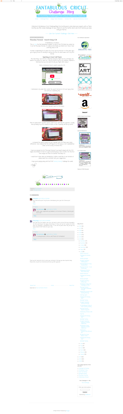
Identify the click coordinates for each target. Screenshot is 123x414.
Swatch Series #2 (84, 253)
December (82, 241)
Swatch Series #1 (84, 273)
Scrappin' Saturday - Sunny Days (85, 281)
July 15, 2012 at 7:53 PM (51, 234)
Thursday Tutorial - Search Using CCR (84, 309)
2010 (80, 359)
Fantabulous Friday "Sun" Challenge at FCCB (85, 284)
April (81, 348)
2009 (80, 361)
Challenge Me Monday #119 (85, 316)
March (82, 350)
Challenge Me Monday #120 (85, 297)
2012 (80, 239)
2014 (80, 235)
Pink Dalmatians (40, 209)
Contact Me (68, 19)
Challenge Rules (44, 19)
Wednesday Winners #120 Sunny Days (85, 271)
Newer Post (33, 285)
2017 (80, 228)
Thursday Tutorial (37, 190)
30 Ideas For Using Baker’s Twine (84, 335)
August (82, 249)
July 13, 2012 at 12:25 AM (43, 198)
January (82, 354)
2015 (80, 232)
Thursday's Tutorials (83, 375)
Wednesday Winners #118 (86, 312)
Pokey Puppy (36, 220)
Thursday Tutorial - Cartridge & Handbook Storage (85, 289)
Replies (36, 207)
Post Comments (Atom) (41, 288)
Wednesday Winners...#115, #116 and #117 (86, 331)
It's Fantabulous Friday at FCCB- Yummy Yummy (86, 306)
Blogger (68, 411)
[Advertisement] (52, 274)
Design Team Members (56, 19)
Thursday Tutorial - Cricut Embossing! (86, 267)
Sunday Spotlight (84, 258)
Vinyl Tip (82, 314)
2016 (80, 230)
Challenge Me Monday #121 (85, 276)
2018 (80, 226)
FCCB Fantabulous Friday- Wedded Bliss (86, 264)
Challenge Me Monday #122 (85, 256)
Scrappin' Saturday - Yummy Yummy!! (85, 302)
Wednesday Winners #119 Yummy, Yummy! (86, 292)
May (81, 346)
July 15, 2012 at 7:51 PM (51, 209)
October (82, 245)
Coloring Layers (83, 295)
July (81, 251)
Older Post (71, 285)
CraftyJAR (35, 198)
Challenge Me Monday (84, 368)
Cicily (35, 44)
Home (36, 19)
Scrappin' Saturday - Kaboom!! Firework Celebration (85, 322)
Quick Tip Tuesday (83, 372)
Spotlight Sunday (84, 300)
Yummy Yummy (58, 161)
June (81, 343)
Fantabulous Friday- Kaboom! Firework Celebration (85, 327)
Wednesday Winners (84, 377)
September (83, 247)
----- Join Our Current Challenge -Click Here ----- (61, 33)
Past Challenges (85, 382)
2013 (80, 237)
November (82, 243)
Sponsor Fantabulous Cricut (81, 19)
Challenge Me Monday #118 (85, 338)
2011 (80, 357)
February (82, 352)
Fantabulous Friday (83, 370)
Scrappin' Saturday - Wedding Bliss (85, 261)
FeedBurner (88, 394)
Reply (34, 204)
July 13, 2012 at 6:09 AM (44, 220)
